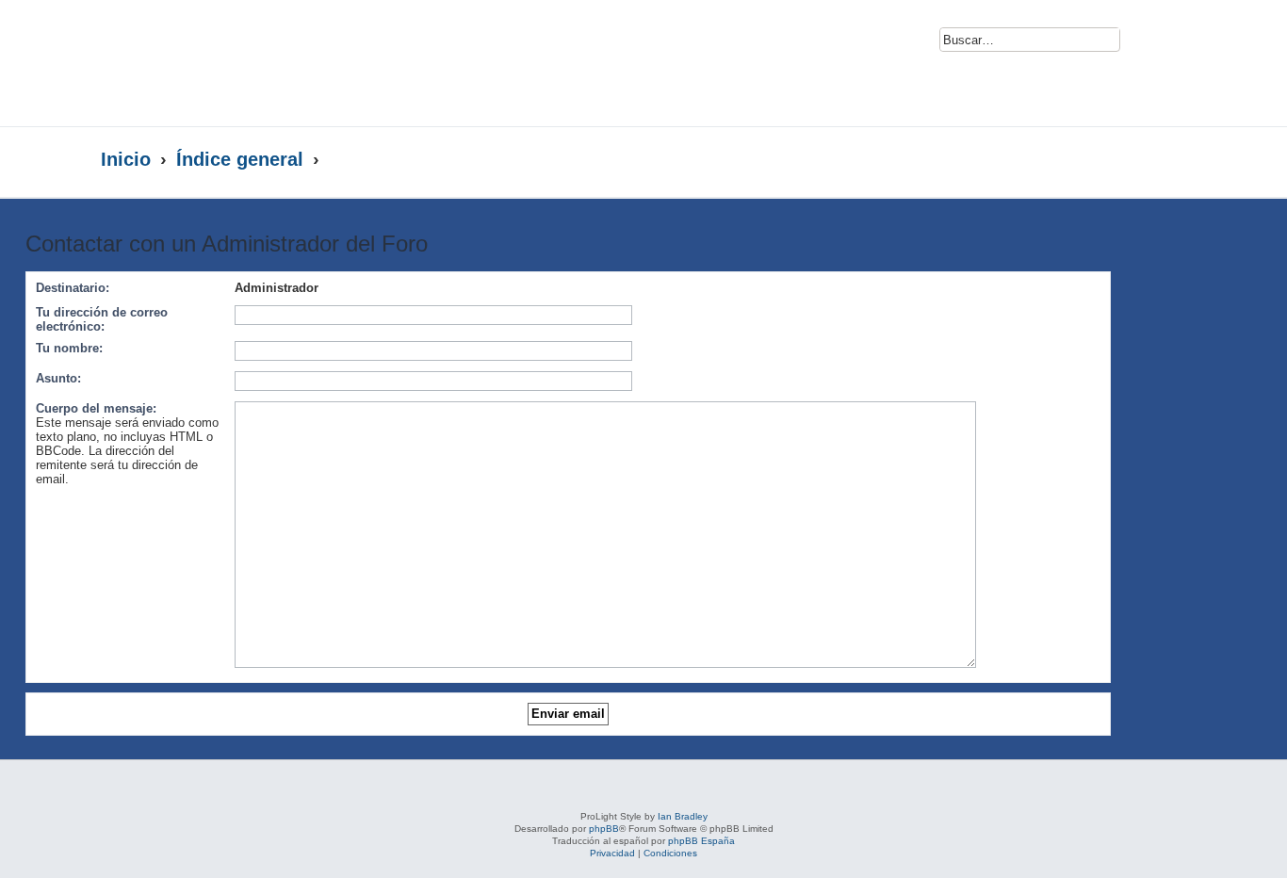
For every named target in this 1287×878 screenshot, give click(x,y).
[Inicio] (283, 63)
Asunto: (58, 378)
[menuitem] (1146, 43)
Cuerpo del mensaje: (96, 408)
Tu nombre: (69, 348)
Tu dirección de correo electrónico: (102, 319)
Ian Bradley (683, 816)
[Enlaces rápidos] (1148, 160)
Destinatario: (72, 288)
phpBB (604, 828)
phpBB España (701, 841)
